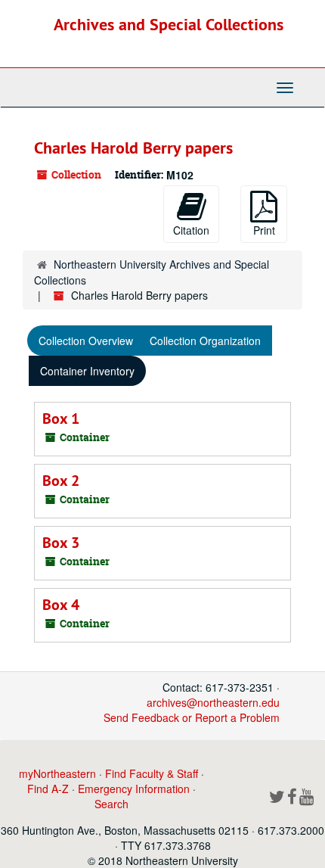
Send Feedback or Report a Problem (192, 717)
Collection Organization (205, 340)
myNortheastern (57, 773)
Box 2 (60, 480)
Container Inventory (87, 370)
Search (111, 803)
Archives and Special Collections (168, 24)
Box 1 (60, 418)
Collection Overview (86, 340)
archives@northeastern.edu (213, 702)
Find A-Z (48, 788)
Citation (191, 230)
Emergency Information (134, 788)
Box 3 (60, 542)
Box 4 (60, 604)
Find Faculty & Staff (151, 773)
